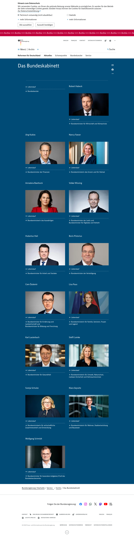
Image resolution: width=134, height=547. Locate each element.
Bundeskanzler (76, 55)
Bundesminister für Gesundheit (39, 375)
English (65, 40)
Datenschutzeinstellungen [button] (103, 525)
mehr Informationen (28, 19)
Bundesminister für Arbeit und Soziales (42, 273)
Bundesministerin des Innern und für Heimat (88, 172)
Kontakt (82, 40)
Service (89, 55)
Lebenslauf (32, 87)
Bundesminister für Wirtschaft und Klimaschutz (89, 124)
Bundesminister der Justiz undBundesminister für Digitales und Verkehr (84, 221)
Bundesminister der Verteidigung (83, 273)
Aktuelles (48, 55)
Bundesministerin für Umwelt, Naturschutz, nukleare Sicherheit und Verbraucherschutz (86, 376)
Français (74, 40)
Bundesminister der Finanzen (39, 172)
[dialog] (67, 15)
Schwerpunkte (61, 55)
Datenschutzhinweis (95, 40)
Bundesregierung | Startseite (33, 488)
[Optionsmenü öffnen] (113, 74)
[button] (115, 40)
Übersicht (88, 525)
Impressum (63, 525)
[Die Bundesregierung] (23, 42)
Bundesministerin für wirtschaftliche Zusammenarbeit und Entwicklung (40, 426)
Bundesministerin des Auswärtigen (41, 220)
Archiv (58, 488)
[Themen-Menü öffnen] (38, 49)
